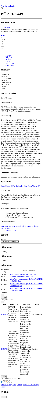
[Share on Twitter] (2, 36)
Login (12, 6)
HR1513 (4, 314)
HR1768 (4, 349)
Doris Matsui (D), (8, 186)
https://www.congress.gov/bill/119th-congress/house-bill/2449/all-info (23, 275)
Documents (10, 63)
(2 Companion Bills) (8, 230)
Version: (4, 239)
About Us (4, 385)
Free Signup (5, 6)
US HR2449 (5, 27)
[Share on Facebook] (3, 36)
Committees (10, 65)
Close (4, 297)
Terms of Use (28, 385)
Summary (9, 55)
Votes (8, 61)
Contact (19, 385)
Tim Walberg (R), (34, 186)
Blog (10, 385)
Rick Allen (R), (22, 186)
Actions (8, 59)
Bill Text (9, 57)
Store (14, 385)
